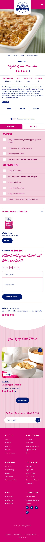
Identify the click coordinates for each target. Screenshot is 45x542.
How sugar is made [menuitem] (32, 446)
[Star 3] (11, 268)
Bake (18, 78)
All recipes (22, 400)
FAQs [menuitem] (27, 453)
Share (36, 109)
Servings (38, 78)
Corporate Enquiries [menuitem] (32, 500)
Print (22, 109)
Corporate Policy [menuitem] (11, 480)
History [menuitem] (7, 473)
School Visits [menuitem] (30, 476)
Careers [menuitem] (28, 503)
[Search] (36, 350)
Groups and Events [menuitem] (32, 480)
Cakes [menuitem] (7, 439)
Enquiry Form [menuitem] (30, 497)
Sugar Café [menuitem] (29, 470)
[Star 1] (3, 268)
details (7, 241)
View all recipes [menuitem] (10, 453)
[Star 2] (7, 268)
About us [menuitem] (8, 466)
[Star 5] (18, 268)
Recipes (15, 55)
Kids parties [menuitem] (9, 503)
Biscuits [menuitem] (7, 446)
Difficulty (28, 78)
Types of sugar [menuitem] (31, 450)
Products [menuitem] (29, 439)
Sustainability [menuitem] (9, 470)
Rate (9, 109)
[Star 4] (14, 268)
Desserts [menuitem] (8, 443)
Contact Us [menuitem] (29, 483)
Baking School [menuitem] (30, 473)
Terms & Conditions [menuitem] (30, 534)
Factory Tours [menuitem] (30, 466)
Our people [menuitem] (9, 476)
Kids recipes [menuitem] (9, 497)
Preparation (8, 78)
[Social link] (27, 508)
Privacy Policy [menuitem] (17, 534)
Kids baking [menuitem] (9, 500)
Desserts (22, 55)
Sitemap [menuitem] (8, 534)
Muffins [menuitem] (7, 450)
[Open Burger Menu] (42, 4)
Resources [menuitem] (29, 443)
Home (9, 55)
